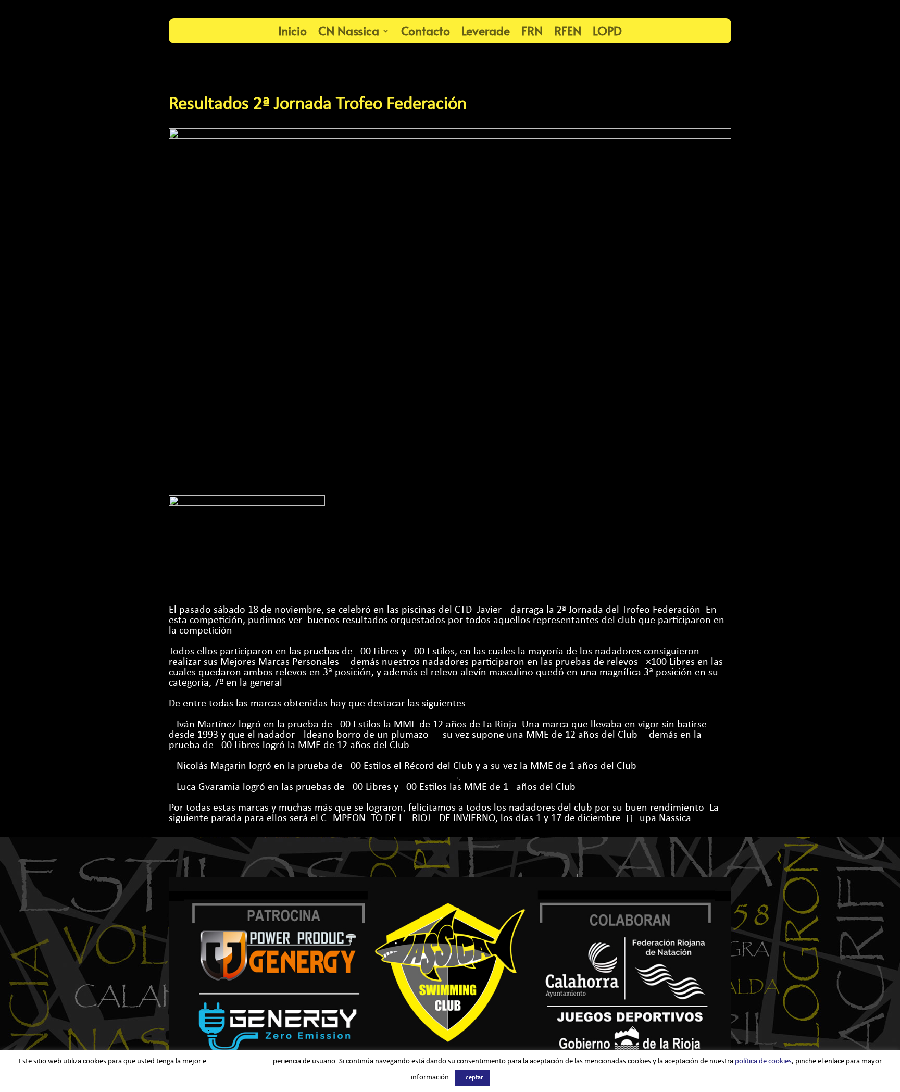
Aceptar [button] (472, 1077)
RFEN (567, 30)
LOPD (607, 30)
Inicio (292, 30)
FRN (532, 30)
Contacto (425, 30)
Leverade (485, 30)
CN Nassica (348, 30)
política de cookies (763, 1061)
